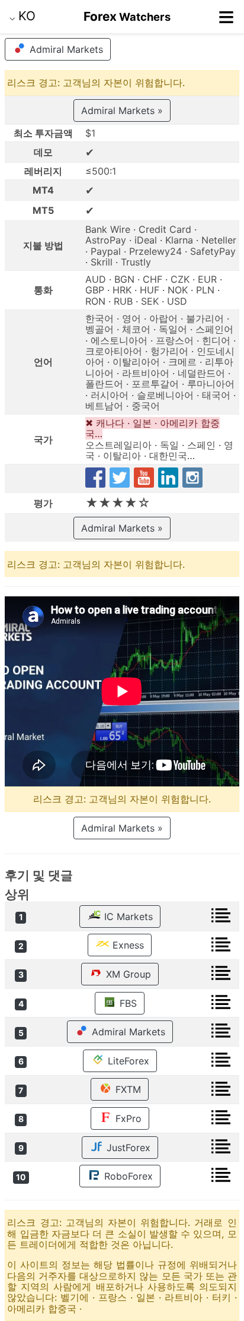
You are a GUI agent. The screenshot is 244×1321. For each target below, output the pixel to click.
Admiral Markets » (122, 110)
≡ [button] (226, 16)
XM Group (127, 974)
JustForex (127, 1147)
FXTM (127, 1089)
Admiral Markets (65, 49)
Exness (127, 945)
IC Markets (127, 916)
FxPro (127, 1118)
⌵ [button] (22, 15)
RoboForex (127, 1176)
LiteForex (127, 1061)
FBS (127, 1003)
